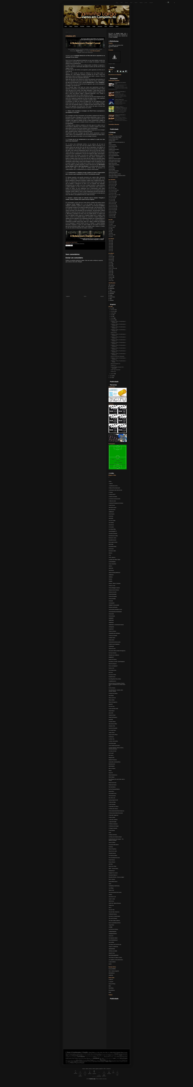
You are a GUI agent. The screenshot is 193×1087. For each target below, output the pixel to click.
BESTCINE (111, 544)
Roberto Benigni (112, 208)
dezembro (113, 309)
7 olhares (111, 483)
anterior (102, 296)
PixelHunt (111, 846)
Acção (110, 254)
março (112, 318)
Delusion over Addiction (114, 655)
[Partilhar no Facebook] (70, 245)
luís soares (111, 755)
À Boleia (72, 243)
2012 (111, 377)
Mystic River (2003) (113, 163)
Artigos (93, 26)
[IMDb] (126, 72)
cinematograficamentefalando (115, 611)
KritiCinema (111, 736)
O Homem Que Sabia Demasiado (116, 813)
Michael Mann (111, 203)
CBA (97, 1055)
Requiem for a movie (113, 872)
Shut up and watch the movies (115, 892)
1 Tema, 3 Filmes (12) (119, 99)
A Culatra (111, 492)
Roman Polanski (112, 209)
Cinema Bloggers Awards (114, 587)
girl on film (111, 712)
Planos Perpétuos (112, 848)
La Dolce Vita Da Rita (113, 741)
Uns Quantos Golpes (113, 937)
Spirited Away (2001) (113, 172)
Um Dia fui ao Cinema (113, 929)
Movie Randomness (113, 774)
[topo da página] (188, 1085)
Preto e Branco (112, 862)
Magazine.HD (111, 757)
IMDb (110, 986)
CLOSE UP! (111, 629)
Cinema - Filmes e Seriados (114, 583)
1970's (110, 244)
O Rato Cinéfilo (112, 817)
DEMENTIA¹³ (111, 657)
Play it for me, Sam (113, 851)
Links (146, 2)
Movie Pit (111, 772)
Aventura (110, 257)
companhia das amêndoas (114, 633)
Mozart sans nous (112, 782)
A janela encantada (113, 496)
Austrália (110, 222)
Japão (110, 233)
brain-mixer (111, 548)
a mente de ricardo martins (114, 498)
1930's (110, 240)
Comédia (110, 260)
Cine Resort (111, 570)
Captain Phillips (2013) (113, 139)
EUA (110, 228)
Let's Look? (111, 753)
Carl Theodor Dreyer (113, 190)
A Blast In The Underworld (114, 487)
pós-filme (111, 864)
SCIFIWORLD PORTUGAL (114, 885)
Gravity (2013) (112, 150)
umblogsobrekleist (113, 933)
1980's (110, 246)
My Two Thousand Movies (114, 789)
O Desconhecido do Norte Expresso (116, 810)
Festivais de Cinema (113, 693)
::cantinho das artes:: (113, 485)
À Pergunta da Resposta (79, 1062)
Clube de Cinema (112, 631)
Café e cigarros (112, 557)
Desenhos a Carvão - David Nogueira (117, 661)
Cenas (109, 1055)
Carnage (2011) (112, 140)
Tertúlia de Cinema (113, 914)
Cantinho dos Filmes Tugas (114, 559)
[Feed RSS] (110, 72)
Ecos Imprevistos (112, 670)
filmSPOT (111, 704)
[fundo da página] (186, 1085)
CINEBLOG (111, 574)
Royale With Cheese (113, 881)
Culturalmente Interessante (114, 642)
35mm (110, 481)
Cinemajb (111, 600)
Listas (105, 26)
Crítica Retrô (111, 639)
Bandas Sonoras (78, 1055)
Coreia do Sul (111, 225)
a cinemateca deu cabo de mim (115, 490)
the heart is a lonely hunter (114, 916)
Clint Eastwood (112, 193)
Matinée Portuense (113, 759)
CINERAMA (111, 620)
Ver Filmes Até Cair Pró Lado (115, 944)
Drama (110, 263)
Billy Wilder (111, 187)
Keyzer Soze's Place (113, 734)
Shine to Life (111, 890)
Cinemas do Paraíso (113, 607)
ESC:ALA (111, 672)
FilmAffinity (111, 988)
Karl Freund (111, 199)
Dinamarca (111, 227)
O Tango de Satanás (113, 828)
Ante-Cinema (111, 513)
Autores (126, 2)
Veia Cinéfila (111, 942)
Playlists (140, 2)
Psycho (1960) (112, 169)
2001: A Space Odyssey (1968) (115, 136)
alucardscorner (112, 509)
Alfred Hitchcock (112, 184)
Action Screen (112, 505)
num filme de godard (95, 50)
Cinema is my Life (112, 592)
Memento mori (112, 764)
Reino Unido (111, 234)
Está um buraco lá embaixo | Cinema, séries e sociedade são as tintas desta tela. (117, 684)
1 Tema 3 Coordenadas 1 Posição (77, 1052)
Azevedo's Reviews (113, 533)
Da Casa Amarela (112, 652)
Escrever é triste (112, 674)
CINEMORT (111, 618)
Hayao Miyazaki (112, 196)
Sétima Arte (111, 905)
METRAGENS (112, 766)
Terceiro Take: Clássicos (114, 911)
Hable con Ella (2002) (113, 154)
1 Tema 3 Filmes (91, 1052)
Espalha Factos (112, 676)
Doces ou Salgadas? (113, 665)
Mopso (110, 770)
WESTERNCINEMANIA (113, 955)
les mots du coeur (112, 751)
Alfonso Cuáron (112, 182)
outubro (112, 313)
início (85, 296)
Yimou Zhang (111, 217)
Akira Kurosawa (112, 181)
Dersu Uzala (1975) (113, 146)
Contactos (151, 2)
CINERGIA (111, 975)
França (110, 230)
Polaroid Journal (112, 853)
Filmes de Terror (112, 697)
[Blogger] (113, 72)
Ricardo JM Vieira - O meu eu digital (116, 877)
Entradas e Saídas (113, 1056)
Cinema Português (113, 596)
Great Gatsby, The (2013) (114, 152)
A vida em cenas (112, 500)
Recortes (76, 26)
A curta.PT (111, 981)
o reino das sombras (113, 819)
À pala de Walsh (112, 961)
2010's (110, 250)
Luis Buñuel (111, 200)
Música (110, 274)
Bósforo (110, 553)
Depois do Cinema (113, 659)
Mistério (110, 272)
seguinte (68, 296)
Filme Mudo (111, 695)
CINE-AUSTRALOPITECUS (114, 572)
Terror (110, 278)
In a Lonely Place (112, 730)
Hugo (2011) (111, 157)
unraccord (111, 935)
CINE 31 (110, 566)
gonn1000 (111, 719)
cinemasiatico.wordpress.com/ (115, 609)
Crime (110, 262)
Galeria (135, 2)
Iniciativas (111, 26)
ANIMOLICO (111, 511)
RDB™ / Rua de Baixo (113, 868)
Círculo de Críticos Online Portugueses (117, 650)
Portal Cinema (112, 859)
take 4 (110, 907)
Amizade (116, 1053)
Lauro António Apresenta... (114, 745)
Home (117, 2)
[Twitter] (118, 72)
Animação (111, 256)
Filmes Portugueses (113, 702)
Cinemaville (111, 613)
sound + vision (112, 898)
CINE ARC (111, 568)
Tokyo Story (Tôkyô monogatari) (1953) (117, 175)
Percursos (85, 1060)
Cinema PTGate (112, 983)
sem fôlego (111, 888)
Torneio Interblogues (101, 1061)
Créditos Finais (112, 637)
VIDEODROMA (112, 948)
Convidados (76, 243)
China (110, 224)
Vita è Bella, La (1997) (113, 177)
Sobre (121, 2)
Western (110, 280)
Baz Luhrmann (112, 185)
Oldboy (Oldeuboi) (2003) (114, 164)
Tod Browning (111, 214)
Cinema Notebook (112, 594)
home (83, 1068)
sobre (86, 1068)
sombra (110, 894)
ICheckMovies (112, 990)
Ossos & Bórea (112, 842)
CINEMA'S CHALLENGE (114, 605)
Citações (120, 1055)
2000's (110, 249)
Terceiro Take (112, 909)
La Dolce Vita (111, 738)
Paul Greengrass (112, 205)
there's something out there (115, 922)
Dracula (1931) (112, 147)
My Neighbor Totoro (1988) (114, 161)
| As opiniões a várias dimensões (116, 959)
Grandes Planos (112, 721)
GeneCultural (111, 710)
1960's (110, 243)
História (110, 271)
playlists (101, 1068)
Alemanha (111, 221)
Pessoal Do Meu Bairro (114, 844)
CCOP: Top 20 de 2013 (115, 369)
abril (112, 316)
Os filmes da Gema (113, 834)
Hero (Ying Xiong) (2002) (114, 155)
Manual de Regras (123, 1058)
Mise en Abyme (112, 768)
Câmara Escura (112, 648)
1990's (110, 247)
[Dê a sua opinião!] (67, 245)
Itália (110, 231)
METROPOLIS (112, 973)
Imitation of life (112, 725)
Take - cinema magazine (114, 971)
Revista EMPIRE (112, 968)
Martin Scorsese (112, 202)
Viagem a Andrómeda (113, 946)
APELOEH (111, 518)
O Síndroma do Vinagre (114, 826)
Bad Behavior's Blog (113, 535)
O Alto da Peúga (112, 802)
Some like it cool (112, 896)
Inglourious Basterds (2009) (115, 158)
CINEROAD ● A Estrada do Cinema (116, 624)
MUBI (110, 992)
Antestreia (111, 516)
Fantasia (110, 266)
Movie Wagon (111, 777)
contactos (108, 1068)
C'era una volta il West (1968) (115, 137)
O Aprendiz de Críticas (113, 806)
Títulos (110, 1061)
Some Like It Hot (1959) (114, 170)
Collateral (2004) (112, 144)
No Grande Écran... (113, 793)
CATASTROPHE (112, 561)
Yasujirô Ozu (111, 215)
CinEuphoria (111, 626)
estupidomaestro (112, 681)
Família (110, 265)
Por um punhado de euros (114, 857)
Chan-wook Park (112, 191)
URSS (110, 236)
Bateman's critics (112, 537)
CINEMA (110, 581)
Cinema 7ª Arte (112, 585)
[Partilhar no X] (69, 245)
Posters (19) (113, 371)
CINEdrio (111, 576)
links (105, 1068)
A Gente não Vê (112, 494)
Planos (88, 1060)
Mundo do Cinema (112, 784)
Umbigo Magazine (112, 931)
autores (90, 1068)
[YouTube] (124, 72)
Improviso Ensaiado (113, 728)
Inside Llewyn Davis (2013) (114, 160)
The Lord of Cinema (113, 918)
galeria (97, 1068)
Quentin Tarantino (112, 206)
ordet (110, 832)
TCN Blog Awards (81, 1061)
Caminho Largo (92, 1078)
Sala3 (110, 883)
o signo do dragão (112, 821)
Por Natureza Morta (113, 855)
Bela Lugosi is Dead (113, 542)
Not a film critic (112, 797)
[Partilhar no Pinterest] (72, 245)
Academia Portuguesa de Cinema (116, 503)
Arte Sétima (111, 522)
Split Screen (111, 901)
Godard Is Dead (112, 715)
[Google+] (121, 72)
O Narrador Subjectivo (113, 815)
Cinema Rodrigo (112, 598)
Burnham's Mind (112, 550)
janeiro (112, 373)
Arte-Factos (111, 524)
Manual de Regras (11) (115, 363)
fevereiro (113, 319)
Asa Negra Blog (112, 529)
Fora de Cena (111, 706)
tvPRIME (110, 927)
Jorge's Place (112, 732)
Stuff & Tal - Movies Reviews (115, 903)
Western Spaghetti (120, 1061)
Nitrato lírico (111, 791)
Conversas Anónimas (73, 1056)
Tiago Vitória (111, 924)
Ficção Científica (112, 268)
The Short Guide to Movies (114, 920)
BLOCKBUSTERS (112, 546)
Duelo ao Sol (111, 668)
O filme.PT (111, 979)
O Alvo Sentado (112, 804)
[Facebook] (115, 72)
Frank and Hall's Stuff (113, 708)
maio (112, 314)
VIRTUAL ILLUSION (113, 950)
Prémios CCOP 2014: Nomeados (117, 356)
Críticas (70, 26)
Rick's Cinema (112, 879)
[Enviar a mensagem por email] (66, 245)
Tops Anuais (94, 1061)
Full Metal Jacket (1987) (114, 149)
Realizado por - (112, 870)
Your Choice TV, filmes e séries (115, 957)
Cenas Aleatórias (112, 563)
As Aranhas (111, 526)
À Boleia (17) (113, 365)
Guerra (110, 269)
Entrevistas (100, 26)
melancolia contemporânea (114, 761)
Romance (111, 275)
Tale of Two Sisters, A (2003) (115, 174)
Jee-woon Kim (112, 197)
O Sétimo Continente (113, 823)
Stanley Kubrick (112, 212)
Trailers (107, 1061)
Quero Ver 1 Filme (112, 866)
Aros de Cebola (112, 520)
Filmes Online (112, 699)
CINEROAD (111, 622)
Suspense (111, 277)
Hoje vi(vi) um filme (113, 723)
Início (66, 26)
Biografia (110, 259)
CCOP (99, 1055)
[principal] (183, 1085)
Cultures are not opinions (114, 644)
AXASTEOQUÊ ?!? (113, 531)
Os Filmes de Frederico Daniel (115, 836)
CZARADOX (111, 646)
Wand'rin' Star (112, 953)
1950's (110, 241)
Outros (117, 26)
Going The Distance (113, 717)
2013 (111, 375)
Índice (131, 2)
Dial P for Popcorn (112, 663)
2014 (111, 308)
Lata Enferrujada (112, 743)
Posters (92, 1060)
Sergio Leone (111, 211)
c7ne (110, 555)
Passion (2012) (112, 167)
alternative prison (112, 507)
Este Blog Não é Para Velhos (115, 678)
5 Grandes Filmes (119, 1052)
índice (94, 1068)
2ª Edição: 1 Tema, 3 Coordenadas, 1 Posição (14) (121, 107)
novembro (113, 311)
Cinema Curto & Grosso (114, 589)
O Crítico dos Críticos (113, 808)
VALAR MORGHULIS (113, 940)
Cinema (110, 579)
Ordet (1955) (111, 166)
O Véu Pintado (112, 830)
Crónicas (88, 26)
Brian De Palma (112, 188)
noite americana (112, 795)
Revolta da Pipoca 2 (113, 875)
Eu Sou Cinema (112, 687)
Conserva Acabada (113, 635)
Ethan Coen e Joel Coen (114, 194)
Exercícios (82, 26)
